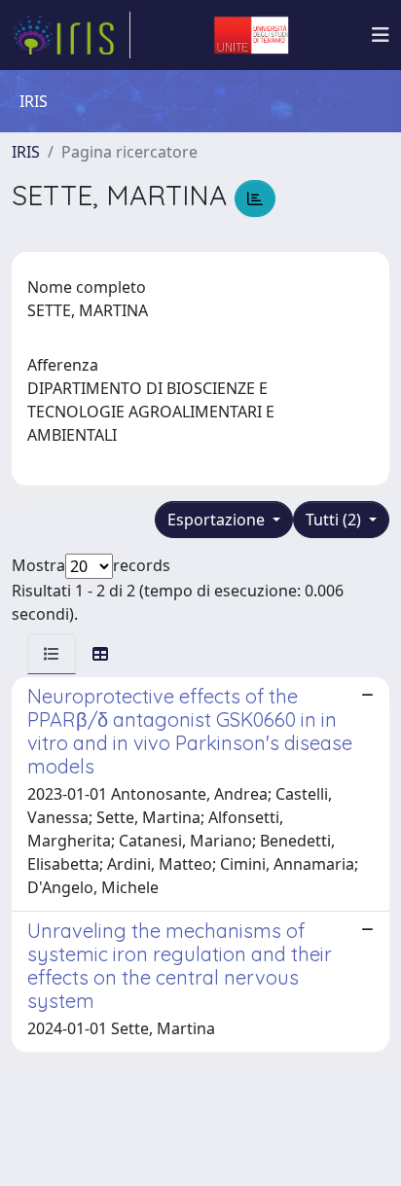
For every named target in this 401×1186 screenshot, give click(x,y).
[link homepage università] (251, 35)
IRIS (26, 151)
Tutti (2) (335, 519)
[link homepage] (71, 35)
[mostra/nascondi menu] (380, 35)
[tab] (51, 653)
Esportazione (218, 519)
